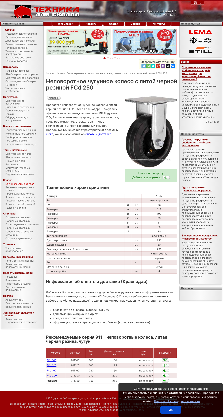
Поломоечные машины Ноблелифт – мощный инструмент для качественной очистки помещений (196, 73)
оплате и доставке (98, 134)
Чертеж (54, 97)
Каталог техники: (14, 23)
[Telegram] (143, 66)
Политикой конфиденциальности (177, 401)
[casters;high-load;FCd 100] (165, 360)
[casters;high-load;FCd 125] (165, 365)
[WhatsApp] (148, 66)
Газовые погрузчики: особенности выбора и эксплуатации (196, 142)
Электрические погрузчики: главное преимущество (200, 237)
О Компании (65, 23)
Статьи (113, 23)
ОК (171, 409)
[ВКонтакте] (173, 66)
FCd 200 (52, 375)
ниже (49, 134)
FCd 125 (51, 365)
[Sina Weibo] (158, 66)
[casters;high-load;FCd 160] (165, 370)
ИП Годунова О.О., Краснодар (100, 409)
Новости (91, 23)
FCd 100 (51, 360)
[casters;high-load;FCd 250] (166, 177)
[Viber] (163, 66)
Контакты (159, 23)
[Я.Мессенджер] (153, 66)
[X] (168, 66)
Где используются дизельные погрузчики (197, 189)
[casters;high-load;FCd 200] (165, 375)
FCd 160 (51, 370)
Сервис (135, 23)
